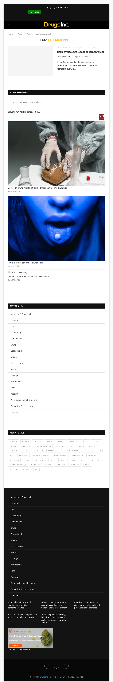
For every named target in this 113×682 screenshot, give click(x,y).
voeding (48, 465)
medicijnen (23, 455)
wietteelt (26, 470)
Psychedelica (16, 381)
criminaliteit (26, 446)
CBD (12, 326)
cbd (86, 441)
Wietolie (14, 412)
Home (10, 34)
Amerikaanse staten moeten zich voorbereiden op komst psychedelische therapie (87, 605)
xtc (36, 470)
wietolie (87, 465)
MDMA (14, 357)
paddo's (27, 460)
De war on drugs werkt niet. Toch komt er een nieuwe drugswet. (37, 188)
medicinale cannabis (41, 455)
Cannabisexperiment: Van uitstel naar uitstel (28, 276)
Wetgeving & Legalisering (22, 406)
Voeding (14, 394)
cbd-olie (96, 441)
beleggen (37, 441)
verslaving (35, 465)
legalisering (88, 451)
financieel (14, 451)
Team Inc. (66, 56)
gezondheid (38, 451)
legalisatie (73, 451)
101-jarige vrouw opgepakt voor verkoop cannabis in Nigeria (22, 616)
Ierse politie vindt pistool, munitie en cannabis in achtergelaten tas (19, 605)
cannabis (60, 441)
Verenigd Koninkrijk (18, 465)
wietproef (14, 470)
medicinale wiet (60, 455)
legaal (61, 451)
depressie (59, 446)
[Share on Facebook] (80, 74)
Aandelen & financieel (21, 314)
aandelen (13, 441)
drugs (70, 446)
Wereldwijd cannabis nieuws (24, 400)
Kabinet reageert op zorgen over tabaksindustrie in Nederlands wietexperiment (54, 605)
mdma (12, 455)
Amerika (25, 441)
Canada (49, 441)
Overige (14, 375)
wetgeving (74, 465)
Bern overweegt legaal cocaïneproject (80, 51)
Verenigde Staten (96, 460)
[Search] (103, 25)
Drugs (13, 344)
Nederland (92, 455)
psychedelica (40, 460)
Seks (13, 387)
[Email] (66, 666)
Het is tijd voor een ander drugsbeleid (25, 262)
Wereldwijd (60, 465)
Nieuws (14, 369)
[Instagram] (56, 666)
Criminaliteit (16, 338)
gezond (26, 451)
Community (16, 332)
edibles (81, 446)
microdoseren (77, 455)
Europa (91, 446)
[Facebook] (54, 17)
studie (52, 460)
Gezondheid (16, 351)
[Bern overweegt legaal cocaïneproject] (30, 61)
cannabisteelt (74, 441)
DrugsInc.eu (45, 677)
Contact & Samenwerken (19, 649)
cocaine (13, 446)
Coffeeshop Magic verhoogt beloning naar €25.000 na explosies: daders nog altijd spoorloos (53, 618)
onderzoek (14, 460)
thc (82, 460)
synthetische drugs (68, 460)
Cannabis (15, 320)
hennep (51, 451)
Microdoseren (17, 363)
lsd (99, 451)
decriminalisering (43, 446)
